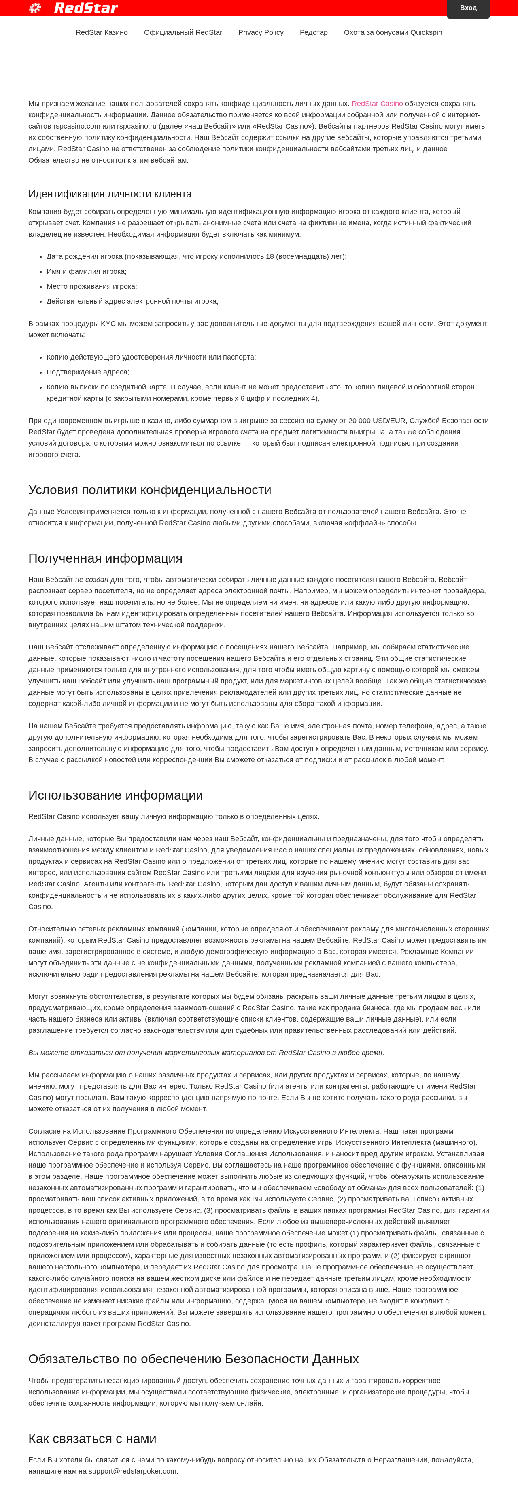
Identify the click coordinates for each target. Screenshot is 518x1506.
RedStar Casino (377, 103)
